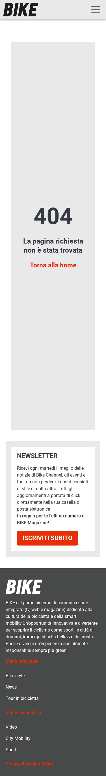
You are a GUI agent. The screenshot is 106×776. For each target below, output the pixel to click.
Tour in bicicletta (22, 698)
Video (11, 727)
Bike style (15, 675)
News (11, 687)
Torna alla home (53, 265)
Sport (11, 749)
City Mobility (18, 738)
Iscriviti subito (47, 538)
